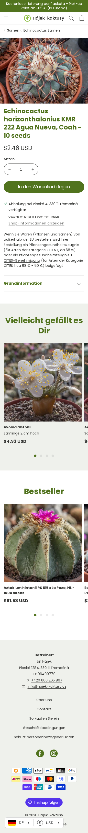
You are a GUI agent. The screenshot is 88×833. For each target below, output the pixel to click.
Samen (13, 30)
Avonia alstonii (17, 427)
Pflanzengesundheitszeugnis (54, 244)
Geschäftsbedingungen (44, 727)
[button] (71, 18)
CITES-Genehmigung (22, 260)
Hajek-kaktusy (50, 815)
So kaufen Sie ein (44, 718)
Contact (44, 709)
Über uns (44, 700)
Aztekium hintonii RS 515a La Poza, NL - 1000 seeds (39, 590)
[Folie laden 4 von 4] (53, 456)
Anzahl (9, 159)
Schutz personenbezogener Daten (44, 737)
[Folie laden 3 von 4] (47, 456)
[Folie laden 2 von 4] (41, 456)
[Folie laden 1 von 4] (35, 456)
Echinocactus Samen (41, 30)
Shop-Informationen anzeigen (36, 223)
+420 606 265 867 (46, 680)
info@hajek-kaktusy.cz (47, 686)
